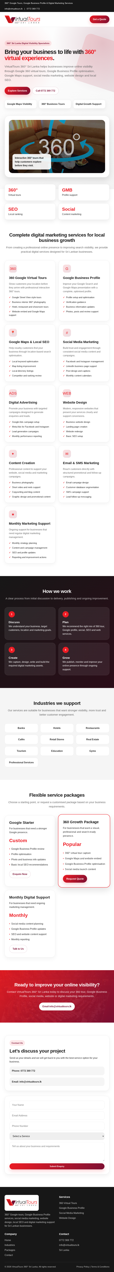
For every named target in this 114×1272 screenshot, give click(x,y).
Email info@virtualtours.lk (56, 1006)
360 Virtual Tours (68, 1203)
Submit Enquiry (57, 1166)
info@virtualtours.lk (14, 9)
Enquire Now (20, 874)
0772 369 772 (33, 9)
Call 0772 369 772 (45, 90)
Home (8, 1240)
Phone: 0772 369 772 (23, 1071)
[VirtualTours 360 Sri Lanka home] (23, 19)
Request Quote (75, 878)
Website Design (67, 1218)
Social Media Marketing (71, 1213)
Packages (10, 1250)
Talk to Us (18, 949)
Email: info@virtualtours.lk (27, 1081)
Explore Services (17, 90)
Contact (9, 1255)
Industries (10, 1245)
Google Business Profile (72, 1208)
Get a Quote (99, 19)
